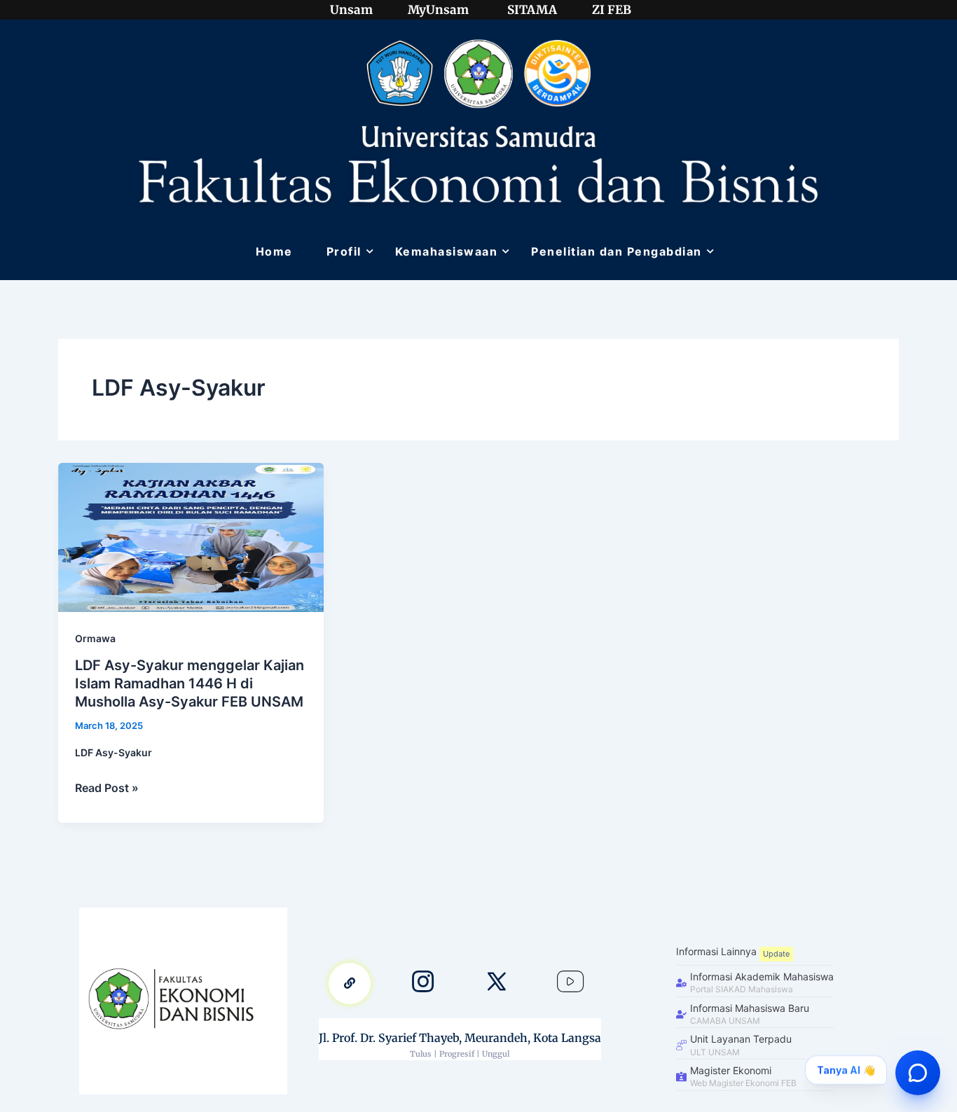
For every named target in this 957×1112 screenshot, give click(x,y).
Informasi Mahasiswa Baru (749, 1008)
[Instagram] (423, 983)
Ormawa (95, 638)
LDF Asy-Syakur (113, 752)
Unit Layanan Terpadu (741, 1039)
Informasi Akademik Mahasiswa (762, 976)
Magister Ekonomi (730, 1070)
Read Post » (107, 787)
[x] (497, 983)
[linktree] (350, 983)
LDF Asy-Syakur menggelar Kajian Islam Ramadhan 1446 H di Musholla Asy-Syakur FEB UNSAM (189, 683)
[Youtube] (570, 983)
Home (274, 251)
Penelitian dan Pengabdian (616, 251)
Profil (344, 251)
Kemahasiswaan (446, 251)
